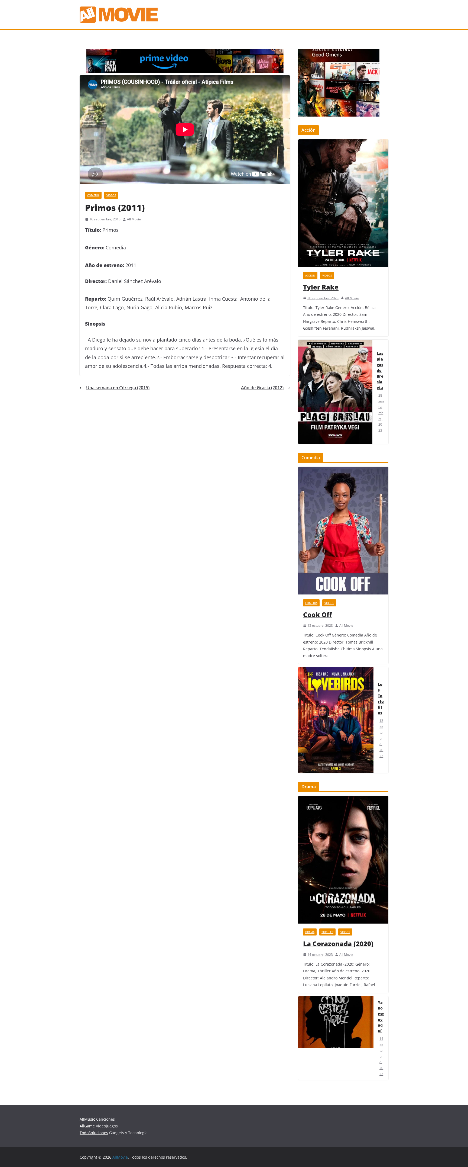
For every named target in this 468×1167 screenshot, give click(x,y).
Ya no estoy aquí (381, 1016)
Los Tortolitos (381, 698)
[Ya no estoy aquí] (335, 1038)
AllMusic (87, 1119)
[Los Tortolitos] (335, 720)
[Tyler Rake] (343, 203)
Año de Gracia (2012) (262, 388)
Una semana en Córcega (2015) (118, 388)
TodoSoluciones (94, 1132)
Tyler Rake (321, 286)
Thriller (327, 932)
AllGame (87, 1126)
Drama (309, 932)
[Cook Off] (343, 530)
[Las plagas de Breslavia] (335, 392)
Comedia (93, 195)
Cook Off (317, 614)
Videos (111, 195)
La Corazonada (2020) (338, 943)
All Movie (134, 219)
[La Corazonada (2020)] (343, 860)
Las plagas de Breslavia (380, 370)
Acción (310, 275)
